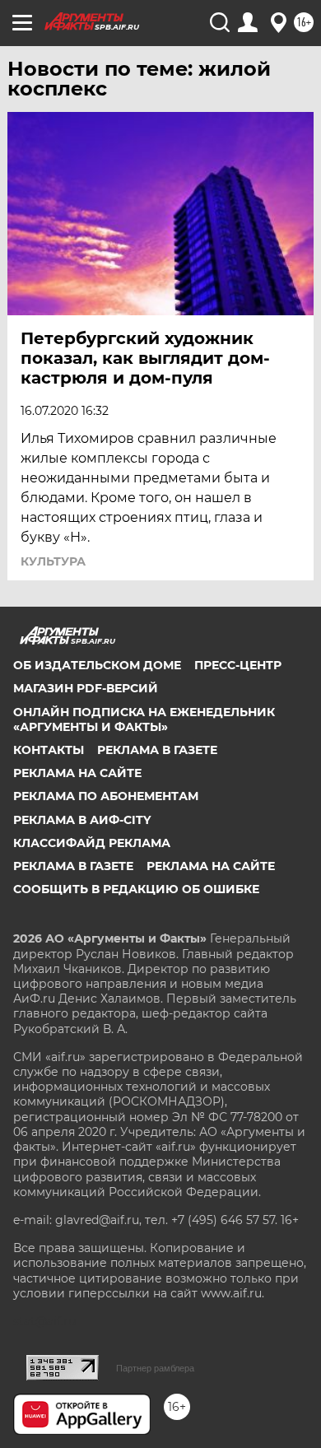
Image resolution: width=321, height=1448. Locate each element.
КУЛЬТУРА (53, 561)
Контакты (48, 750)
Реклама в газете (157, 750)
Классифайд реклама (91, 843)
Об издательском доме (97, 665)
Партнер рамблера (155, 1368)
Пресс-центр (237, 665)
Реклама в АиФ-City (82, 819)
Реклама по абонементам (105, 796)
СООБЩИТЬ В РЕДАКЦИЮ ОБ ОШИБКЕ (136, 889)
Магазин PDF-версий (85, 688)
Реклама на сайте (77, 773)
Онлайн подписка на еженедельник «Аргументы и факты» (144, 719)
